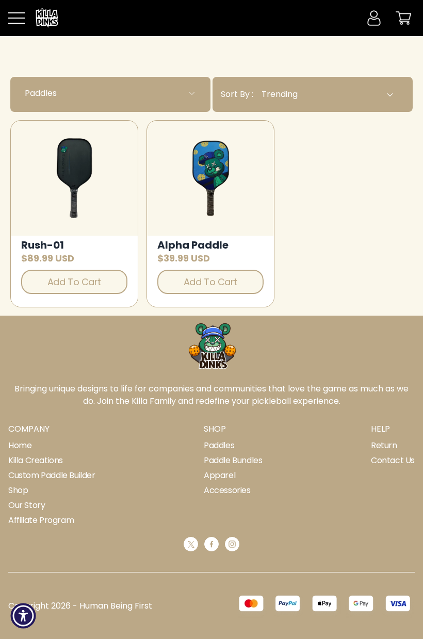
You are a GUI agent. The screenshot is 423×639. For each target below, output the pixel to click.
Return (384, 445)
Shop (18, 490)
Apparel (219, 475)
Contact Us (393, 460)
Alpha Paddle (193, 245)
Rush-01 (42, 245)
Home (19, 445)
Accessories (227, 490)
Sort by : (237, 94)
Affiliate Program (41, 520)
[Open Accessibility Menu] (23, 616)
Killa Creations (35, 460)
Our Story (26, 505)
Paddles (219, 445)
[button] (16, 18)
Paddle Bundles (233, 460)
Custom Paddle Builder (51, 475)
